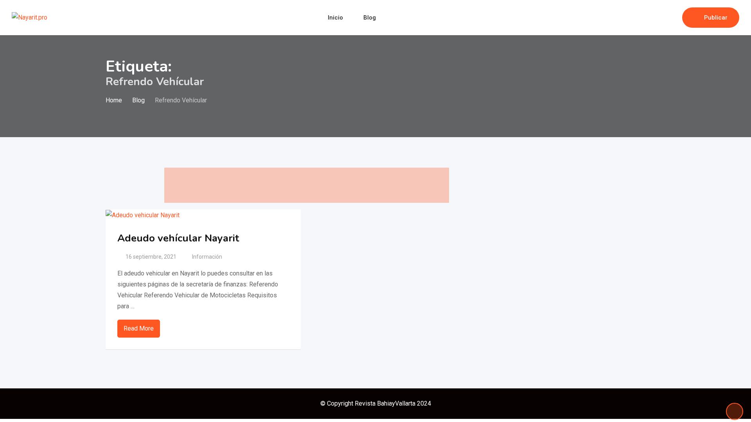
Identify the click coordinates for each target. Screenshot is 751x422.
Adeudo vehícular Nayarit (178, 238)
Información (207, 257)
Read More (139, 328)
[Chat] (659, 17)
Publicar (716, 17)
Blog (369, 17)
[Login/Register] (672, 17)
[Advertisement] (306, 185)
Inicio (335, 17)
